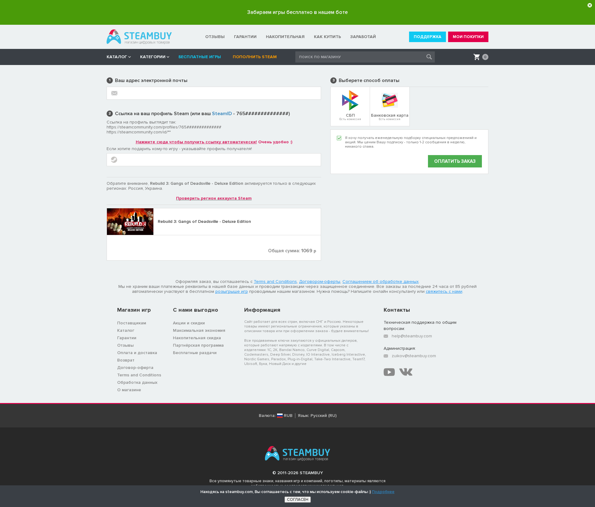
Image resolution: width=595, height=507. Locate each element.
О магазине (129, 389)
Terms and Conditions (275, 281)
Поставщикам (131, 323)
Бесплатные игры (200, 56)
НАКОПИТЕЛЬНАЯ (285, 36)
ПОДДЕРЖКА (427, 36)
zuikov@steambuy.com (414, 355)
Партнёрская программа (198, 345)
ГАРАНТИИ (245, 36)
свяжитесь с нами (444, 291)
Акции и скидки (189, 323)
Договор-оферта (135, 367)
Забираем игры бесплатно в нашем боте (297, 12)
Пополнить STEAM (255, 56)
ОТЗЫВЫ (215, 36)
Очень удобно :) (214, 142)
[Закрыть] (590, 5)
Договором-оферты (319, 281)
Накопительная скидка (197, 337)
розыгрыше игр (231, 291)
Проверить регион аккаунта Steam (214, 198)
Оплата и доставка (137, 352)
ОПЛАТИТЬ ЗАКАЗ (455, 161)
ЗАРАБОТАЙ (363, 36)
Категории (152, 56)
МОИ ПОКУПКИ (468, 36)
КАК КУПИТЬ (327, 36)
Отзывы (125, 345)
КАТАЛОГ (117, 56)
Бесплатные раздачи (195, 352)
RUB (288, 415)
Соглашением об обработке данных (380, 281)
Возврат (125, 360)
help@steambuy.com (412, 336)
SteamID (222, 113)
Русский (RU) (324, 415)
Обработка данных (137, 382)
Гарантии (126, 337)
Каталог (125, 330)
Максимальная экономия (199, 330)
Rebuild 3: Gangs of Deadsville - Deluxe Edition (204, 221)
